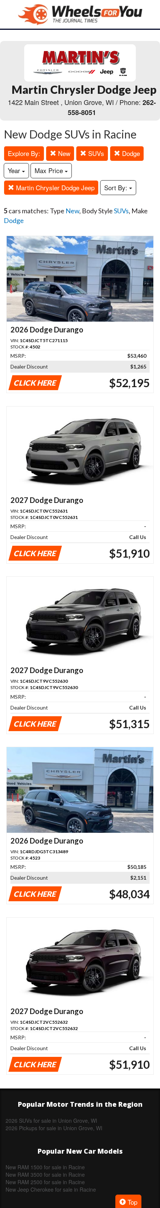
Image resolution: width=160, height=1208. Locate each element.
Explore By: (24, 153)
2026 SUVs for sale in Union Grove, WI (51, 1120)
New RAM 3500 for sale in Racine (45, 1174)
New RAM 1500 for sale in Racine (45, 1167)
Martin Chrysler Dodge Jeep (54, 187)
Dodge (130, 153)
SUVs (95, 153)
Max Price (50, 170)
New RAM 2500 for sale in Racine (45, 1182)
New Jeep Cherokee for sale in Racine (51, 1189)
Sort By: (116, 187)
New (63, 153)
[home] (80, 14)
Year (15, 170)
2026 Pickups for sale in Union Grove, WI (54, 1128)
